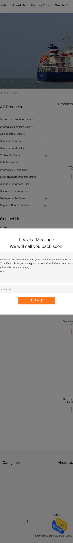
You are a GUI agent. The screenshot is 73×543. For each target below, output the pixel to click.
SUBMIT (37, 301)
